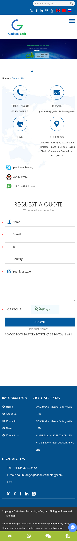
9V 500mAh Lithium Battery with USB (54, 425)
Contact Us (12, 435)
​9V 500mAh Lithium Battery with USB (54, 410)
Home (5, 78)
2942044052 (20, 176)
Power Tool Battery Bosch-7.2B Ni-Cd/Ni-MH (38, 334)
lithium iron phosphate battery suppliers (24, 528)
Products (11, 421)
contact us (13, 459)
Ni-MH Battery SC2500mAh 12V (54, 435)
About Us (11, 413)
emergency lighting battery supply (52, 523)
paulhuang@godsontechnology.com (56, 111)
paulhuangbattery (23, 167)
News (9, 428)
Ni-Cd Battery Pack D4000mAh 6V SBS (55, 446)
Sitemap (11, 515)
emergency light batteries (16, 523)
